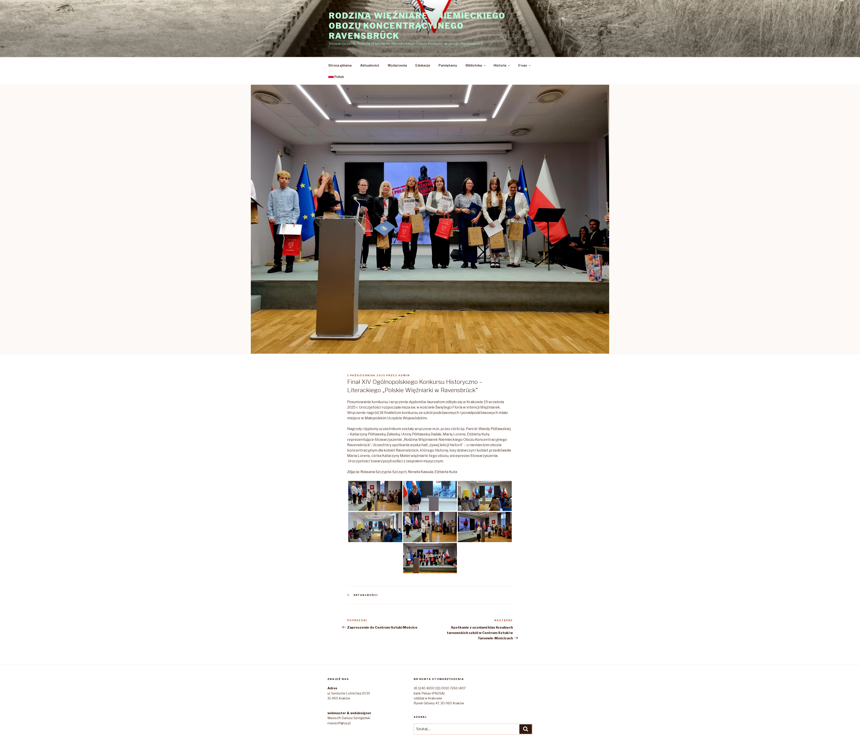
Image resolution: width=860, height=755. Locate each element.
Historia (500, 65)
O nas (522, 65)
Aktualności (369, 65)
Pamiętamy (448, 65)
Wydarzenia (397, 65)
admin (404, 375)
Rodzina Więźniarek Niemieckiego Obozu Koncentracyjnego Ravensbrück (417, 26)
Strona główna (340, 65)
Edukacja (422, 65)
